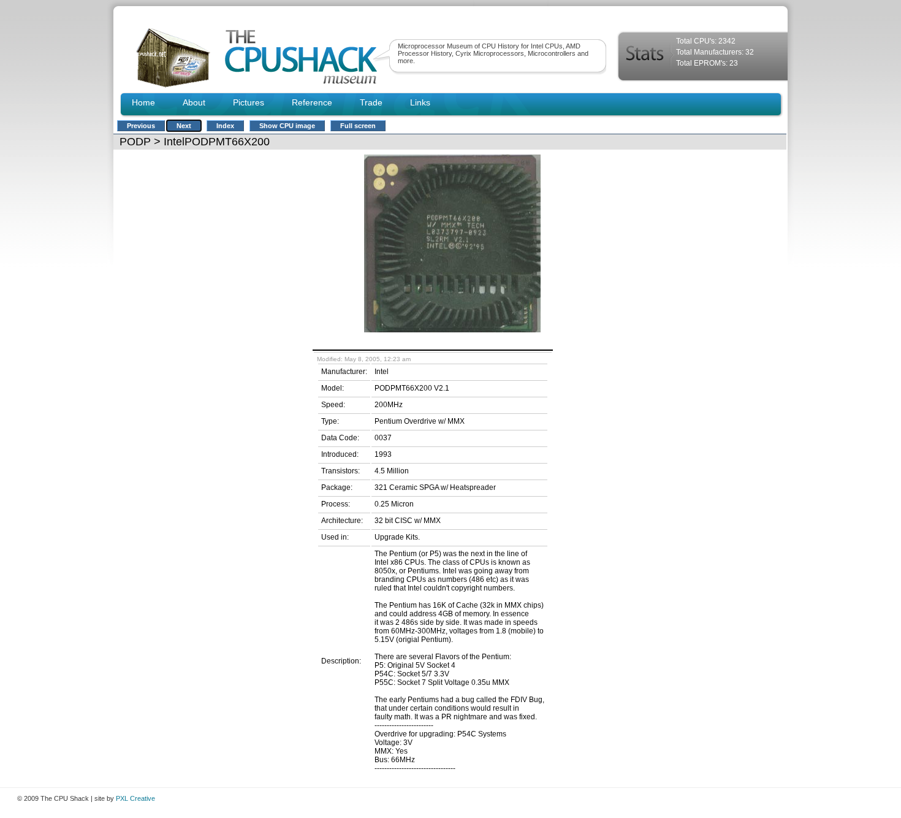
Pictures (248, 102)
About (194, 102)
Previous (141, 125)
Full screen (358, 125)
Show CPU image (287, 125)
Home (143, 102)
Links (420, 102)
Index (225, 125)
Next (184, 125)
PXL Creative (135, 798)
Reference (312, 102)
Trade (371, 102)
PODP (135, 142)
